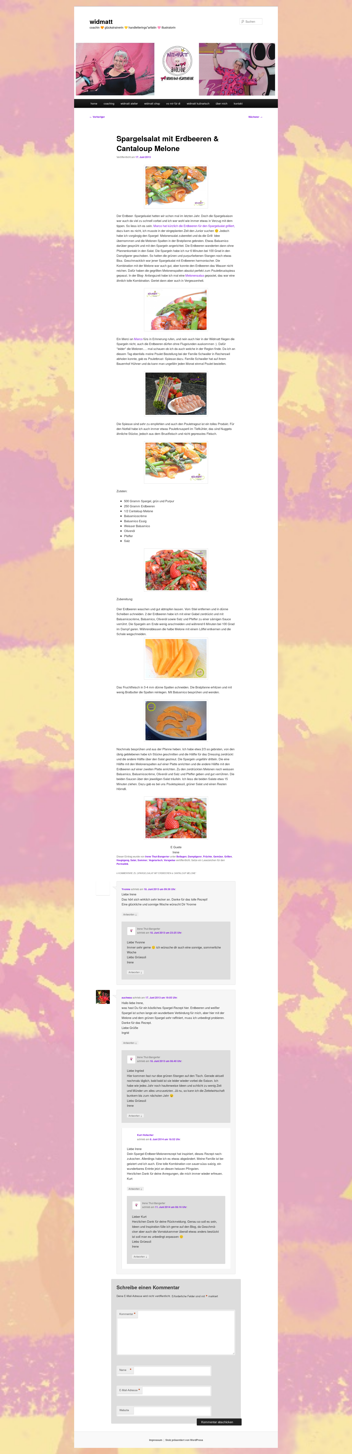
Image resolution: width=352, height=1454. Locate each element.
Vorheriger (97, 117)
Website (124, 1410)
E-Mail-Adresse (129, 1390)
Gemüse (218, 856)
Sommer (142, 860)
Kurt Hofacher (145, 1135)
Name (125, 1370)
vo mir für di (173, 103)
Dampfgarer (195, 856)
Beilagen (181, 856)
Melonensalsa (195, 275)
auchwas (127, 997)
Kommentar (127, 1314)
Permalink (122, 864)
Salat (133, 860)
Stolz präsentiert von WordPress (184, 1440)
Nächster (255, 117)
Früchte (207, 856)
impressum (155, 1440)
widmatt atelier (129, 103)
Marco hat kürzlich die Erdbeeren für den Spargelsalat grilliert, (194, 226)
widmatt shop (152, 103)
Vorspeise (169, 860)
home (94, 103)
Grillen (228, 856)
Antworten (130, 914)
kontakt (238, 103)
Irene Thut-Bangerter (157, 856)
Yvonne (126, 889)
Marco (138, 339)
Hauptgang (123, 860)
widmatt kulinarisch (198, 103)
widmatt (101, 21)
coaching (109, 103)
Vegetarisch (156, 860)
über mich (221, 103)
